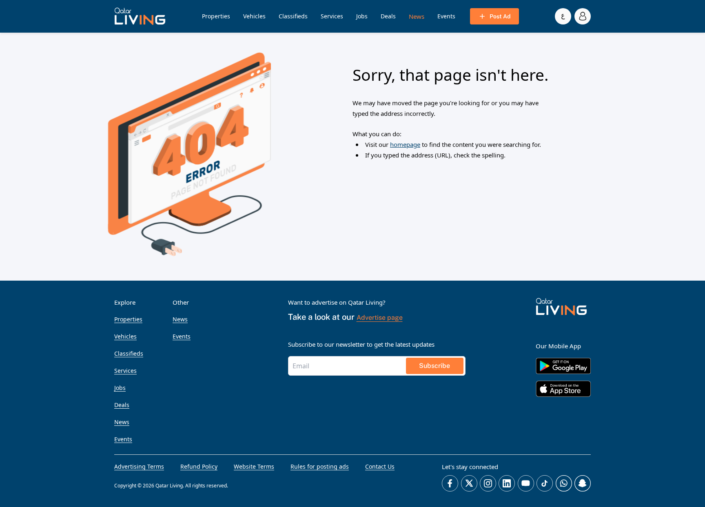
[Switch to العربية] (563, 16)
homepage (405, 144)
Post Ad (500, 16)
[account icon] (582, 16)
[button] (140, 16)
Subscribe (434, 366)
